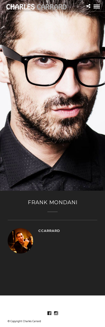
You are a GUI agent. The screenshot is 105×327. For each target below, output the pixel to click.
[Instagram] (56, 313)
